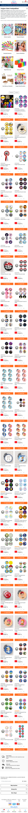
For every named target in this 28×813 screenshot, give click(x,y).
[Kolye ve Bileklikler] (20, 46)
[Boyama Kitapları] (20, 29)
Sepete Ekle (7, 119)
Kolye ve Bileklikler (20, 53)
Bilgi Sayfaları (14, 785)
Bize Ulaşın (14, 793)
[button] (25, 2)
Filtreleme (11, 92)
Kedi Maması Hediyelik (7, 86)
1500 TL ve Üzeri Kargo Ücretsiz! (14, 5)
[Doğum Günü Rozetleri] (20, 79)
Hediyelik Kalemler (7, 53)
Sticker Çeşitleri (7, 37)
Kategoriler (14, 789)
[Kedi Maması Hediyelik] (7, 79)
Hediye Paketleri (20, 69)
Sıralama (16, 92)
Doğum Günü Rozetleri (20, 86)
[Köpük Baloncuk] (7, 62)
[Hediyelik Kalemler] (7, 46)
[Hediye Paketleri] (20, 62)
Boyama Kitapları (20, 37)
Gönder (25, 781)
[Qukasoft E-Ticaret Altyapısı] (14, 807)
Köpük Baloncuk (7, 69)
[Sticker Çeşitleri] (7, 29)
